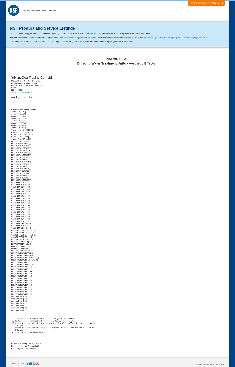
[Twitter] (27, 364)
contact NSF (93, 34)
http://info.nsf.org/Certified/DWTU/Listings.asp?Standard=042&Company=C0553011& (175, 38)
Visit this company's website (21, 92)
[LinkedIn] (34, 364)
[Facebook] (30, 364)
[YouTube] (37, 364)
